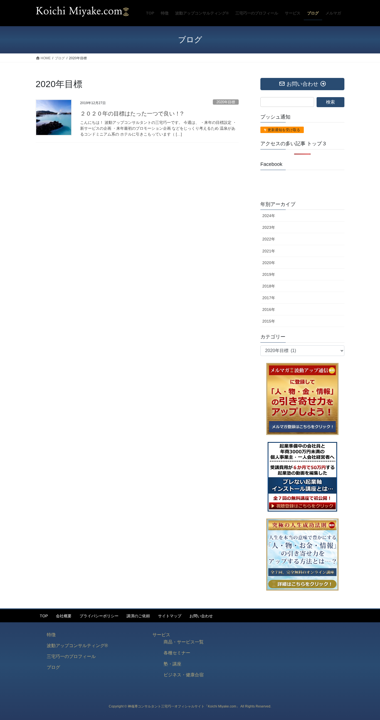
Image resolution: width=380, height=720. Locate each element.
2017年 (268, 298)
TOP (44, 616)
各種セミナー (177, 652)
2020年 (268, 263)
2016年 (268, 309)
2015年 (268, 321)
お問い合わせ (201, 616)
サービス (161, 634)
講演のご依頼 (138, 616)
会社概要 (63, 616)
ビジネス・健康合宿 (184, 674)
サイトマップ (169, 616)
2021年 (268, 251)
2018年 (268, 286)
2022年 (268, 239)
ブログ (53, 667)
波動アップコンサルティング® (77, 645)
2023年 (268, 227)
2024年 (268, 215)
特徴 (51, 634)
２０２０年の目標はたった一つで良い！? (131, 113)
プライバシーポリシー (99, 616)
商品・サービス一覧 (184, 642)
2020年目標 (225, 102)
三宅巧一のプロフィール (71, 656)
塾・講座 (172, 664)
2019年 (268, 274)
